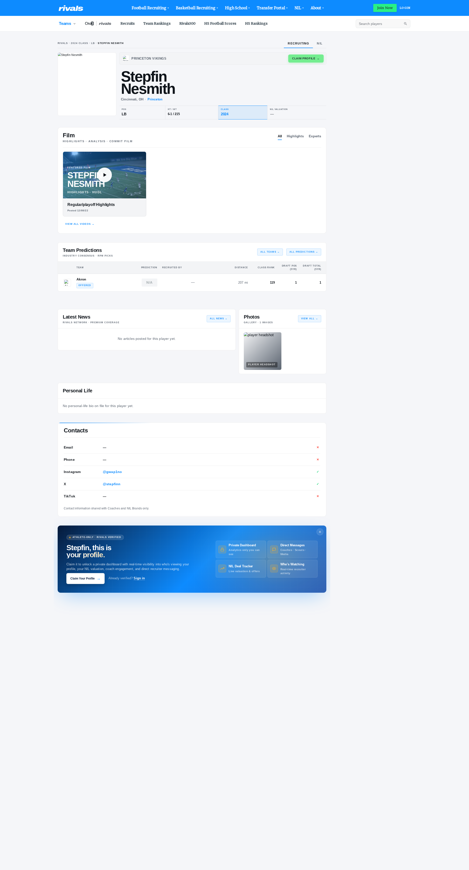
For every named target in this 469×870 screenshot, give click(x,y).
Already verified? (126, 578)
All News (219, 318)
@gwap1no (112, 472)
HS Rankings (256, 23)
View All (309, 318)
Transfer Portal (271, 8)
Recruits (127, 23)
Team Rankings (157, 23)
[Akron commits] (67, 283)
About (316, 8)
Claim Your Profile (85, 578)
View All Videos (80, 224)
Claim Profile (306, 58)
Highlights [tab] (295, 136)
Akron (81, 279)
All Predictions (303, 252)
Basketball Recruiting (195, 8)
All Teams (270, 252)
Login (405, 8)
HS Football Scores (220, 23)
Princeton (155, 99)
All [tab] (280, 136)
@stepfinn (111, 484)
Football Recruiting (149, 8)
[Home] (71, 8)
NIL (298, 8)
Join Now (385, 8)
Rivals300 (187, 23)
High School (236, 8)
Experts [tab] (315, 136)
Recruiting (298, 43)
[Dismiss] (320, 531)
